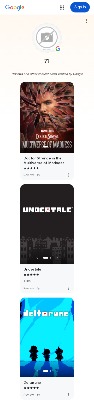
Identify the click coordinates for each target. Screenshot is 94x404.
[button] (62, 7)
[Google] (15, 8)
